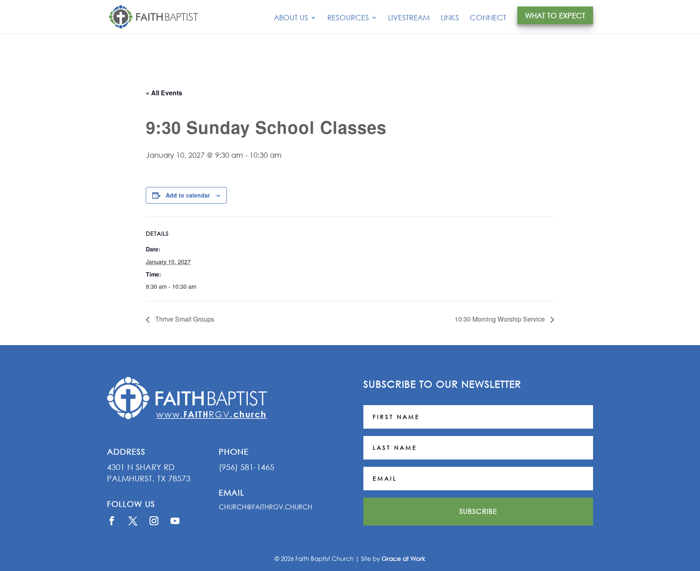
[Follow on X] (133, 521)
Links (450, 18)
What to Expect (555, 15)
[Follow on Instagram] (154, 521)
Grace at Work (403, 558)
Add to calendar (188, 195)
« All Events (164, 92)
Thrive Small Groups (184, 319)
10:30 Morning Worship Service (500, 319)
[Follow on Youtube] (175, 521)
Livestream (409, 18)
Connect (488, 18)
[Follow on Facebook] (112, 521)
